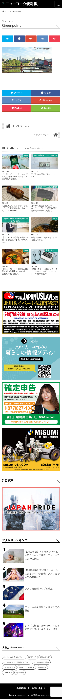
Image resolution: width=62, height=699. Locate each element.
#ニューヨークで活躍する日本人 (16, 662)
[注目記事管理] (31, 531)
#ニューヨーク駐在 (41, 662)
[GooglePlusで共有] (31, 38)
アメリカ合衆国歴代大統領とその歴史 (42, 609)
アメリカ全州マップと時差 (39, 588)
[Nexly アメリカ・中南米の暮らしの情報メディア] (31, 377)
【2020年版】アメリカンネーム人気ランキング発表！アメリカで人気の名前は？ (42, 573)
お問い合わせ (38, 688)
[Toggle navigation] (57, 4)
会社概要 (21, 688)
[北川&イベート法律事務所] (31, 331)
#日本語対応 (45, 657)
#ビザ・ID (32, 657)
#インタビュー (9, 667)
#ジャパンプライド (27, 667)
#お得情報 (20, 672)
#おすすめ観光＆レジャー (13, 657)
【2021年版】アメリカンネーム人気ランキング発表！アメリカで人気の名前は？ (42, 555)
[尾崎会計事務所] (31, 423)
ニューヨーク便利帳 (29, 695)
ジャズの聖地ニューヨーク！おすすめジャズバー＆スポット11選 (42, 627)
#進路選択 (42, 667)
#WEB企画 (7, 672)
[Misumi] (31, 468)
